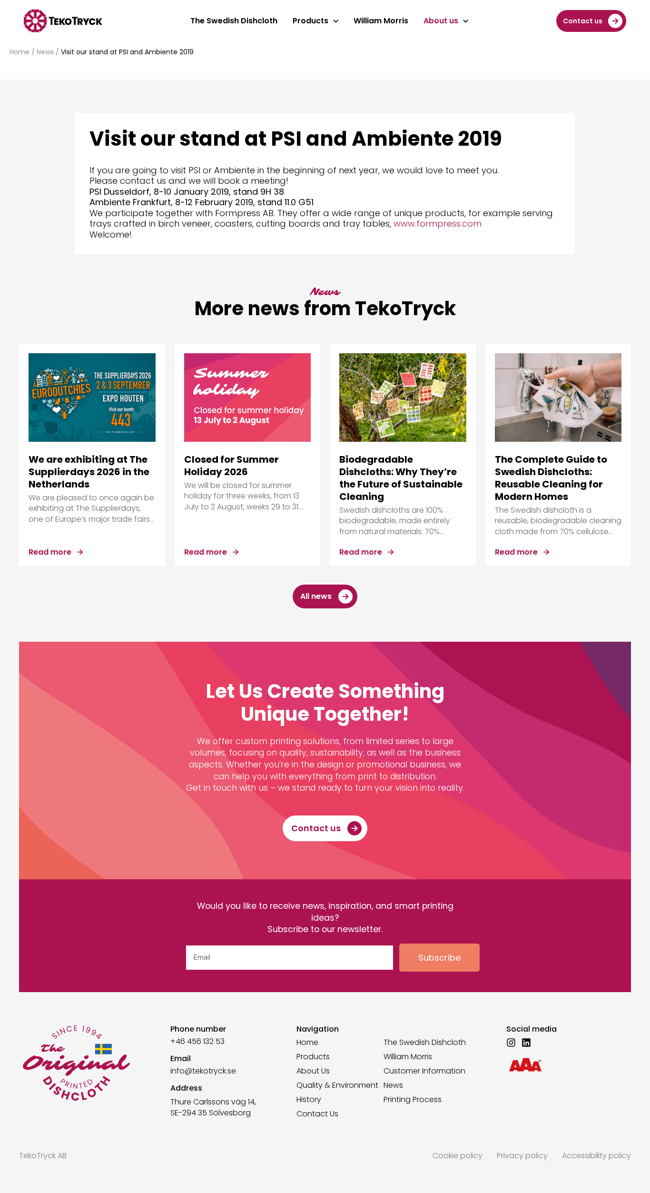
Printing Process (413, 1099)
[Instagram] (511, 1042)
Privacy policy (522, 1155)
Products (313, 1057)
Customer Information (424, 1071)
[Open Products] (335, 21)
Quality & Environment (337, 1085)
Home (20, 52)
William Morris (408, 1057)
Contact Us (317, 1114)
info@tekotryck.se (203, 1070)
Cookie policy (458, 1155)
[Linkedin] (526, 1042)
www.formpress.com (438, 223)
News (45, 52)
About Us (313, 1071)
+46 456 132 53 (197, 1041)
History (308, 1099)
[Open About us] (465, 21)
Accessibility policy (596, 1155)
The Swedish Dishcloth (425, 1042)
